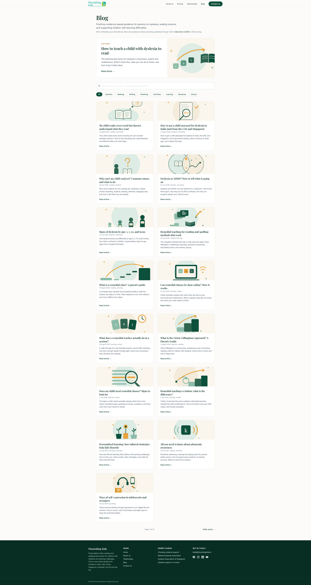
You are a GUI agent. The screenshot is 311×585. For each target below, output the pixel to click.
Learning (169, 94)
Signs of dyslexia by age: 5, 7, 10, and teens (122, 231)
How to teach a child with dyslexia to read (131, 51)
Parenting (144, 94)
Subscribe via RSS (181, 32)
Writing (132, 94)
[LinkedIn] (202, 557)
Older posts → (209, 529)
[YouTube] (207, 557)
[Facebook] (194, 557)
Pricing (180, 4)
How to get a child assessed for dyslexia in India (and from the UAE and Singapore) (183, 127)
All (99, 94)
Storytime (182, 94)
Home (125, 552)
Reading (120, 94)
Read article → (107, 71)
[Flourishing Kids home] (97, 3)
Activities (157, 94)
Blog (203, 4)
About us (169, 4)
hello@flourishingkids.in (202, 552)
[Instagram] (198, 557)
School (194, 94)
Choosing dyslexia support (168, 552)
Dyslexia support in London (169, 562)
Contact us (215, 4)
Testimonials (192, 4)
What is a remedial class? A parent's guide (122, 284)
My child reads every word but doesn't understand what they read (120, 127)
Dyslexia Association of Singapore (171, 559)
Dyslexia (108, 94)
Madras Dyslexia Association (169, 556)
